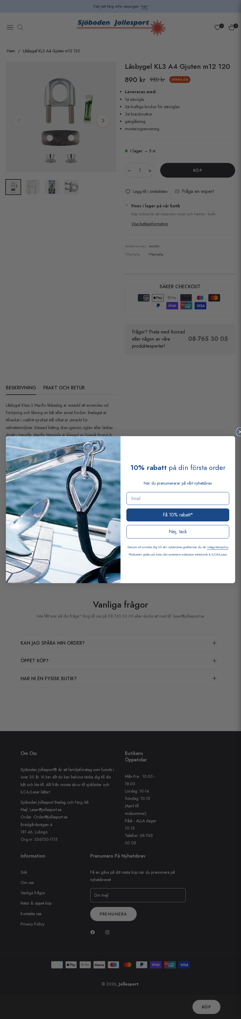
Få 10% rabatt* (178, 514)
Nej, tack (178, 531)
